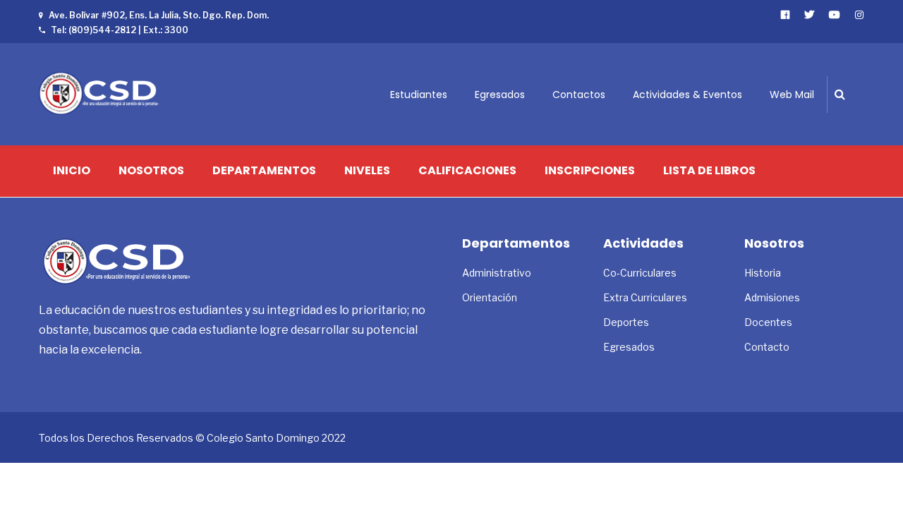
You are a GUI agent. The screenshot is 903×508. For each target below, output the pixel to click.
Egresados (500, 94)
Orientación (489, 297)
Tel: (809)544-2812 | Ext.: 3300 (119, 30)
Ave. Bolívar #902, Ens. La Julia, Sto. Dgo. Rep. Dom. (159, 15)
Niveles (367, 171)
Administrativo (496, 273)
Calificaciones (467, 171)
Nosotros (151, 171)
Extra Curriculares (645, 297)
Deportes (626, 322)
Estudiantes (418, 94)
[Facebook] (785, 14)
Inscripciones (590, 171)
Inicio (71, 171)
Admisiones (772, 297)
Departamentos (264, 171)
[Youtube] (835, 14)
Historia (762, 273)
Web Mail (792, 94)
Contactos (578, 94)
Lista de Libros (709, 171)
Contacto (766, 347)
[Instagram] (859, 14)
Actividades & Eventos (687, 94)
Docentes (768, 322)
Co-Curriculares (640, 273)
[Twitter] (809, 14)
